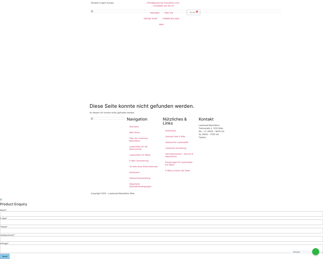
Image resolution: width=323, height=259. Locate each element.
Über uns (168, 12)
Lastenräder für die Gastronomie (138, 147)
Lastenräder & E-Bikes (139, 155)
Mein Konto (134, 132)
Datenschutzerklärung (139, 178)
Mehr (161, 24)
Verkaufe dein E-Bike (175, 136)
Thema (3, 227)
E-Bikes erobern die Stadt (177, 170)
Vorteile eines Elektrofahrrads (143, 166)
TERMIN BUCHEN (170, 18)
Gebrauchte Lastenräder (176, 142)
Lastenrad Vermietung (175, 148)
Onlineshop (170, 130)
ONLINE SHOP (150, 18)
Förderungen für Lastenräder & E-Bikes (179, 163)
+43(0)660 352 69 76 (217, 137)
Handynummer (7, 235)
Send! (4, 256)
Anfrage (4, 243)
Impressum (134, 172)
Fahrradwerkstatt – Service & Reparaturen (179, 155)
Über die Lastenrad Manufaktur (138, 139)
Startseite (154, 12)
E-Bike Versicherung (139, 160)
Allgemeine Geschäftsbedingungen (140, 185)
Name (3, 210)
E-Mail (3, 218)
